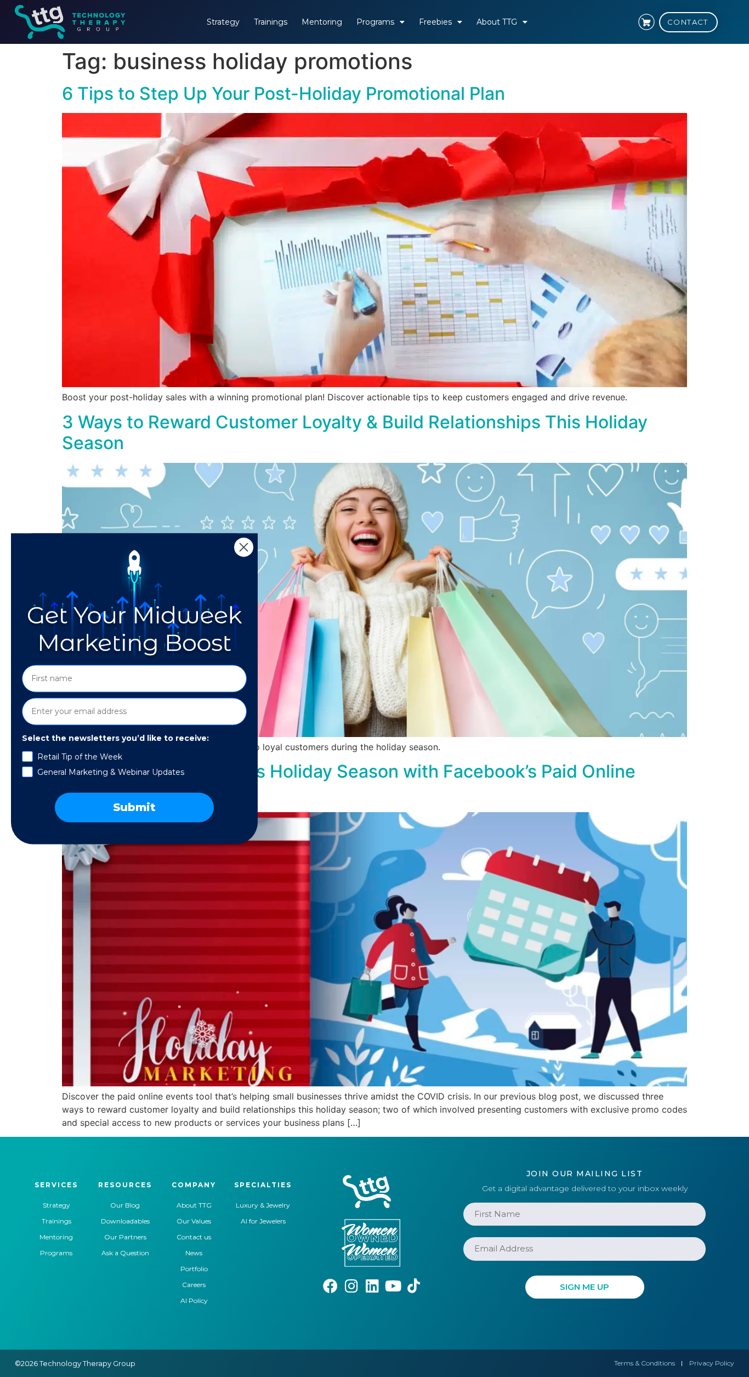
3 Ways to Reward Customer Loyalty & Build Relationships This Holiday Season (355, 432)
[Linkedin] (372, 1285)
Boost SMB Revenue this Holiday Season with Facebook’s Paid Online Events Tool (348, 782)
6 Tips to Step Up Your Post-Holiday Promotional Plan (283, 93)
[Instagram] (351, 1285)
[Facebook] (330, 1285)
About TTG (496, 22)
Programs (375, 22)
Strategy (223, 22)
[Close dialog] (243, 547)
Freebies (435, 22)
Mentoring (322, 22)
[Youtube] (392, 1285)
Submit (134, 807)
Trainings (270, 22)
